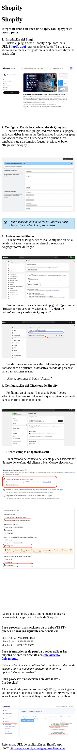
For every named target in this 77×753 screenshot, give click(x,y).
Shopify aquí (17, 46)
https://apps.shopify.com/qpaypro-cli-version (37, 748)
